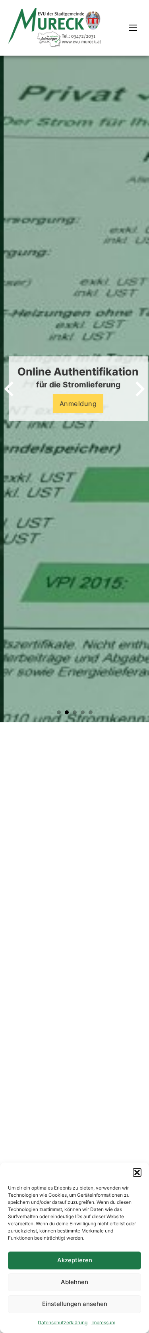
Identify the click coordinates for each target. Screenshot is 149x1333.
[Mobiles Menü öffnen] (133, 28)
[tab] (59, 712)
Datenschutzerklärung (62, 1322)
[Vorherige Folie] (10, 389)
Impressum (103, 1322)
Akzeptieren (74, 1260)
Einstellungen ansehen (74, 1304)
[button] (137, 1172)
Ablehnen (74, 1282)
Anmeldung (74, 404)
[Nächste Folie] (139, 389)
